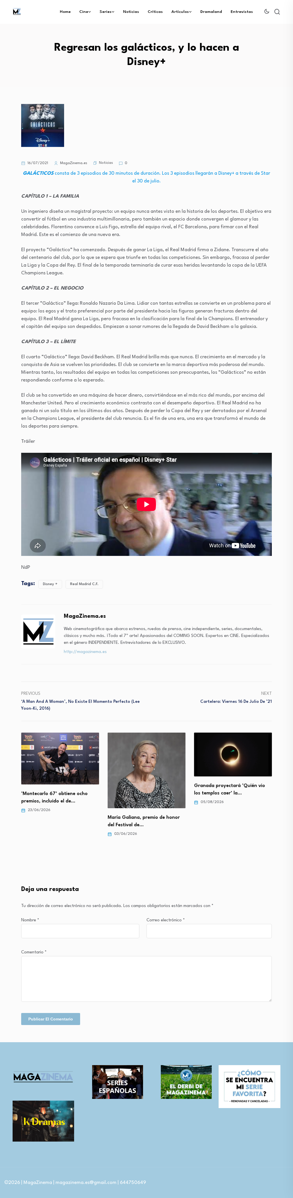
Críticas (155, 12)
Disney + (50, 584)
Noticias (131, 12)
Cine (83, 12)
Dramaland (211, 12)
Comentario (34, 952)
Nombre (30, 920)
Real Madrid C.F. (84, 584)
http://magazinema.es (85, 652)
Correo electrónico (165, 920)
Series (106, 12)
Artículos (180, 12)
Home (65, 12)
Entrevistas (242, 12)
